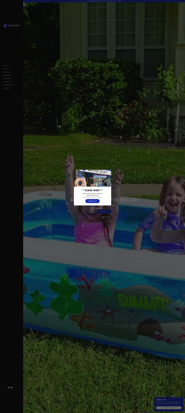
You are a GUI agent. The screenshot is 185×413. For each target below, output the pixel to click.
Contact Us (92, 201)
